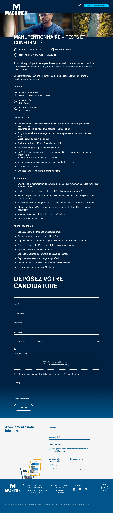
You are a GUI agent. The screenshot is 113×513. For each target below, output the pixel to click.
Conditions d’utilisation (51, 504)
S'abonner (82, 469)
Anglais (54, 468)
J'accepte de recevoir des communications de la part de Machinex (70, 450)
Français (55, 465)
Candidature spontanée (96, 5)
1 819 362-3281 (60, 487)
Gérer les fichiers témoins (81, 504)
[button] (16, 9)
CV (15, 349)
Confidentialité (65, 504)
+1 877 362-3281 (60, 492)
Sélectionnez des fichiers (57, 365)
